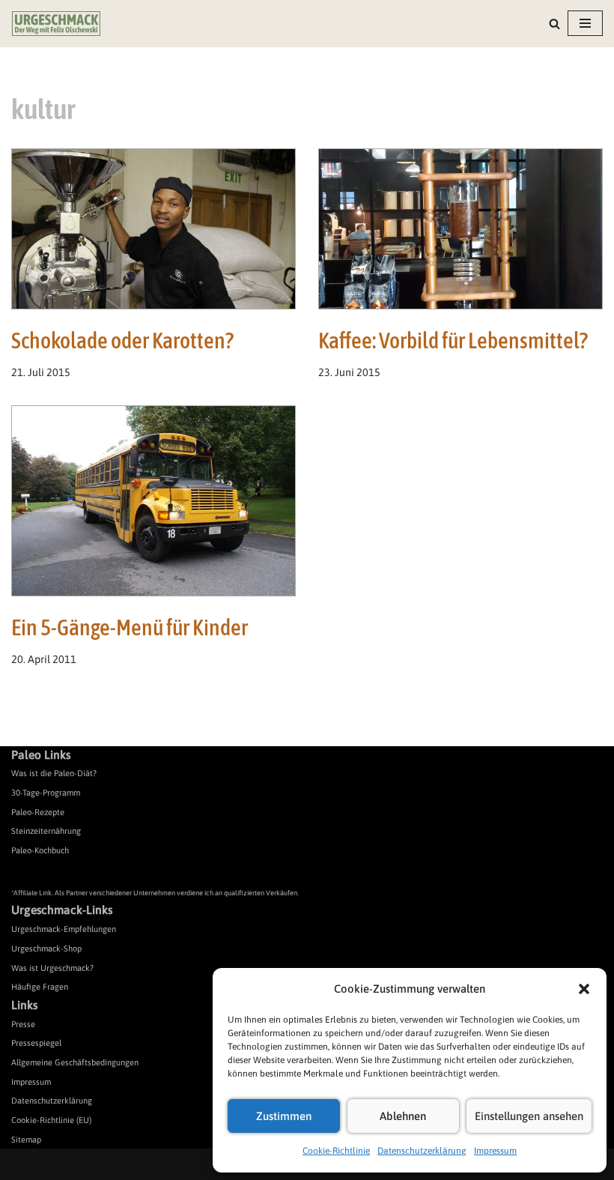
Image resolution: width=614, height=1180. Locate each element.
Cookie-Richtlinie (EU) (51, 1120)
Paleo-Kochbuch (40, 850)
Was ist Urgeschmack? (52, 967)
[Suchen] (554, 23)
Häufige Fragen (39, 986)
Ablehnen (403, 1116)
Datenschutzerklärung (421, 1151)
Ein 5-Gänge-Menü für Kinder (129, 627)
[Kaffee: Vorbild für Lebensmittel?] (460, 228)
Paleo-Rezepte (37, 812)
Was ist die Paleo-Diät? (54, 773)
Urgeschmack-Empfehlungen (63, 929)
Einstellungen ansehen (529, 1116)
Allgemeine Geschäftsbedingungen (75, 1062)
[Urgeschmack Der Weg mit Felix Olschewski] (56, 23)
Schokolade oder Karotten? (122, 340)
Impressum (495, 1151)
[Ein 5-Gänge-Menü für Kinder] (153, 500)
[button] (584, 988)
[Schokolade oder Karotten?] (153, 228)
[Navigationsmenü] (585, 23)
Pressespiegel (36, 1042)
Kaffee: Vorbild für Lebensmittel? (453, 340)
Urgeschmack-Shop (46, 948)
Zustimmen (283, 1116)
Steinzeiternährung (46, 830)
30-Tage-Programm (45, 792)
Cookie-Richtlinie (336, 1151)
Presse (23, 1024)
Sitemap (26, 1139)
